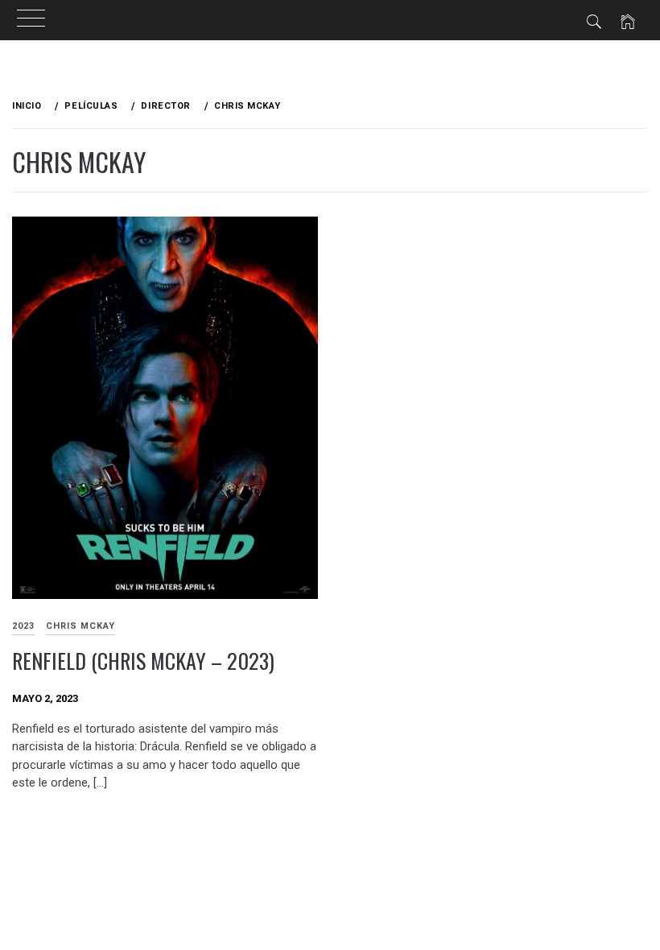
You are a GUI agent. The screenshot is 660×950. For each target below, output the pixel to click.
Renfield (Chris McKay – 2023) (143, 660)
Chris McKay (80, 626)
